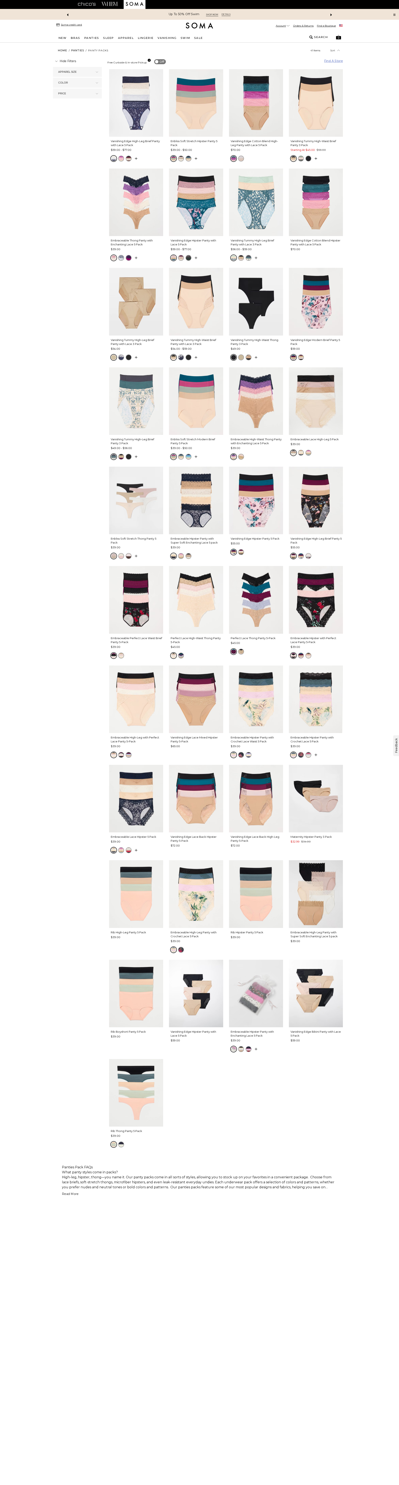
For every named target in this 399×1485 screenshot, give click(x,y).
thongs (106, 1182)
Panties (77, 50)
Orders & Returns (303, 25)
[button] (338, 37)
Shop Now (226, 14)
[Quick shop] (136, 158)
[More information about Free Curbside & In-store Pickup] (149, 60)
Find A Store (333, 61)
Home (62, 50)
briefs (74, 1182)
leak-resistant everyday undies (188, 1182)
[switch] (160, 61)
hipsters (138, 1182)
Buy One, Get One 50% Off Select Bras (184, 14)
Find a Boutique (326, 25)
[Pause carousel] (394, 14)
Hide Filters (68, 61)
